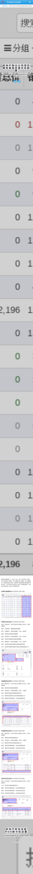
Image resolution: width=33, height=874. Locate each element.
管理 (19, 81)
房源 (15, 81)
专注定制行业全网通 (13, 2)
